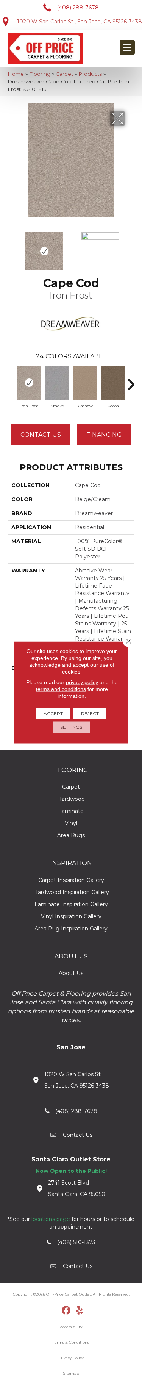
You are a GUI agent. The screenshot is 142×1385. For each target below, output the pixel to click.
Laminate (71, 811)
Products (90, 74)
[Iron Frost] (29, 383)
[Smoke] (57, 383)
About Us (71, 973)
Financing (104, 434)
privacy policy (82, 682)
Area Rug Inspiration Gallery (71, 928)
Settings (71, 727)
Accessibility (71, 1326)
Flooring (39, 74)
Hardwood (71, 799)
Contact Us (40, 434)
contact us (77, 1135)
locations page (50, 1219)
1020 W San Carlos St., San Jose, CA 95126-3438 (79, 21)
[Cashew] (85, 383)
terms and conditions (61, 689)
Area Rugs (71, 835)
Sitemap (71, 1373)
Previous (11, 247)
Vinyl (71, 823)
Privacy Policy (71, 1357)
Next (130, 247)
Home (16, 74)
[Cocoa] (113, 383)
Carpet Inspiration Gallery (71, 880)
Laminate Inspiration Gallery (71, 904)
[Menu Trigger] (127, 47)
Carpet (64, 74)
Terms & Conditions (71, 1342)
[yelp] (79, 1311)
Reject (90, 713)
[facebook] (66, 1311)
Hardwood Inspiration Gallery (71, 892)
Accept (53, 713)
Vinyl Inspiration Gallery (71, 916)
